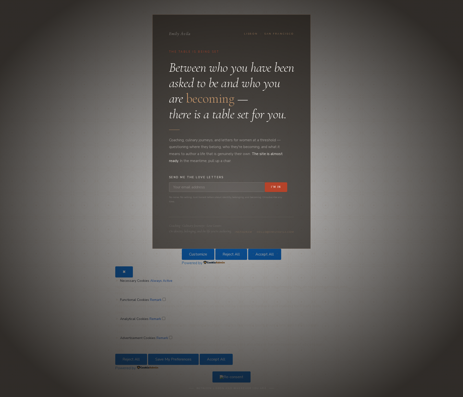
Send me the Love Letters (196, 177)
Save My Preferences (173, 359)
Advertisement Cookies (138, 338)
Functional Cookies (134, 300)
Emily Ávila (180, 33)
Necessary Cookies (134, 280)
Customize (198, 254)
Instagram (243, 232)
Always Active (161, 280)
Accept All (264, 254)
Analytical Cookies (134, 319)
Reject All (231, 254)
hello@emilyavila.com (275, 232)
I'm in (276, 187)
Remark (156, 300)
